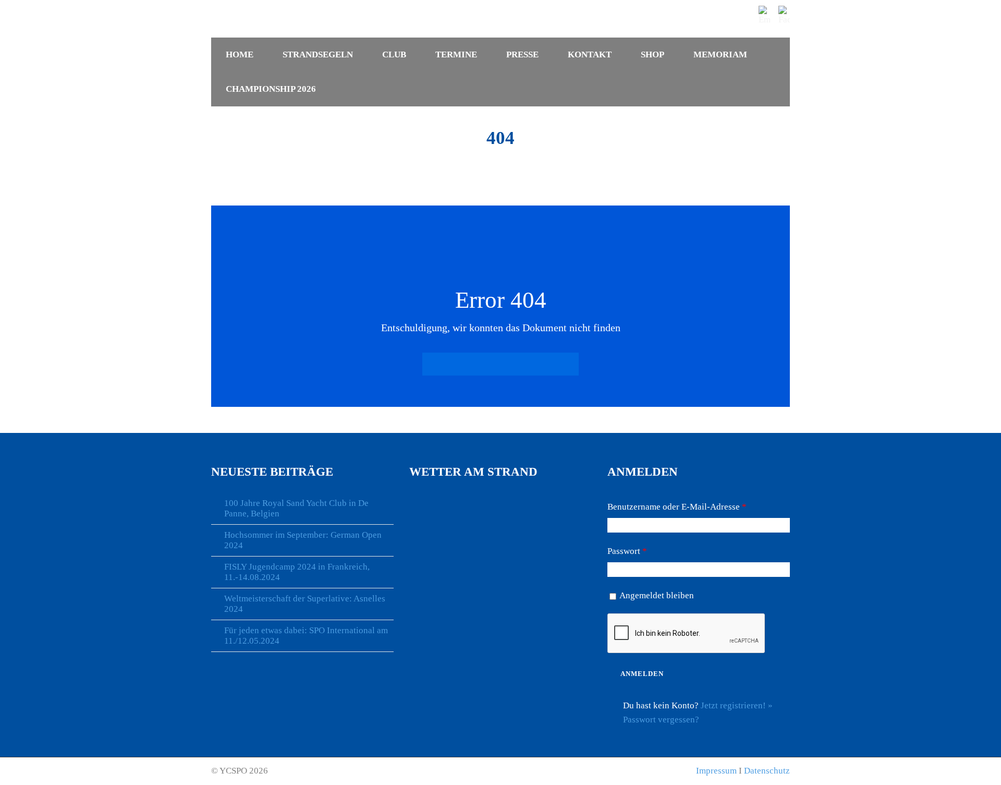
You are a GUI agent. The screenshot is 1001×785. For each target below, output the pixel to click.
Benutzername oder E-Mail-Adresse (677, 507)
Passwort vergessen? (661, 719)
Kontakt (590, 54)
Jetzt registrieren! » (737, 705)
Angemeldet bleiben (656, 595)
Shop (652, 54)
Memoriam (720, 54)
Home (239, 54)
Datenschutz (767, 771)
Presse (522, 54)
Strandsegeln (318, 54)
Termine (456, 54)
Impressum (716, 771)
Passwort (627, 551)
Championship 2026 (271, 89)
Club (394, 54)
